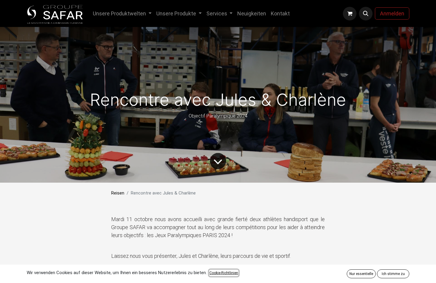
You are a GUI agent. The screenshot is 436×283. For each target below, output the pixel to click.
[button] (366, 13)
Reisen (117, 193)
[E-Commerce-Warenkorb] (350, 13)
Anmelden (392, 13)
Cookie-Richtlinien (223, 273)
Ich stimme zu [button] (393, 274)
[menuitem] (122, 13)
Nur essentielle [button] (361, 274)
